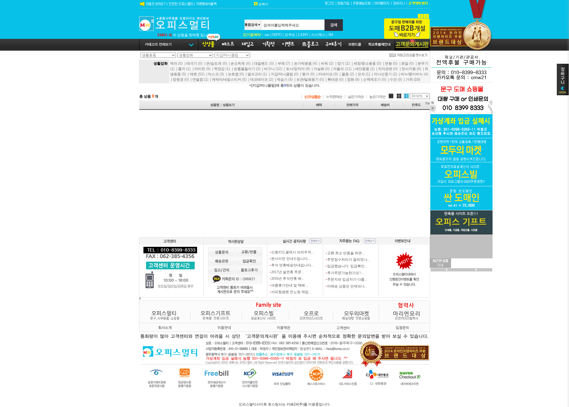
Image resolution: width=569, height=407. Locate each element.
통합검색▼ (252, 24)
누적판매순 (334, 97)
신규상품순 (312, 97)
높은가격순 (377, 97)
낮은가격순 (356, 97)
